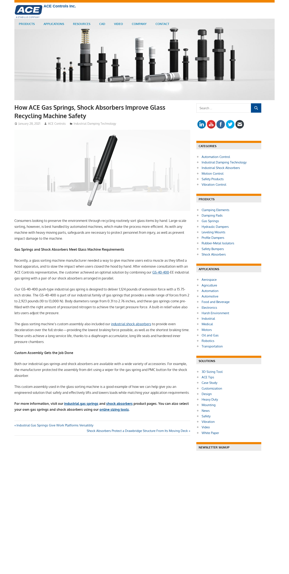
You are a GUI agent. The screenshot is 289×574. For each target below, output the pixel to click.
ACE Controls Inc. (60, 6)
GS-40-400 (160, 272)
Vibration (208, 422)
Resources (81, 24)
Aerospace (209, 280)
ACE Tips (208, 377)
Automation (210, 291)
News (206, 411)
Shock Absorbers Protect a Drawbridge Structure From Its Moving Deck (137, 431)
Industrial (208, 319)
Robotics (208, 341)
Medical (207, 324)
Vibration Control (214, 185)
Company (139, 24)
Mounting (209, 405)
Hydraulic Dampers (215, 227)
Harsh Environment (215, 313)
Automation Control (216, 157)
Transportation (212, 346)
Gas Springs (210, 221)
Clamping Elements (215, 210)
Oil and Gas (210, 335)
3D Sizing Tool (212, 372)
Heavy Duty (210, 399)
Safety (206, 416)
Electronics (209, 308)
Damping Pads (212, 215)
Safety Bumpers (213, 249)
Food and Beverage (216, 302)
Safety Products (213, 179)
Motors (207, 330)
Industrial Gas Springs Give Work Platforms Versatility (55, 425)
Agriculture (209, 285)
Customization (212, 388)
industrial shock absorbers (131, 324)
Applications (54, 24)
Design (207, 394)
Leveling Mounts (213, 232)
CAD (102, 24)
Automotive (210, 296)
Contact (162, 24)
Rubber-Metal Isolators (218, 243)
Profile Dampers (213, 238)
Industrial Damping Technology (95, 123)
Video (118, 24)
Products (27, 24)
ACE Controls (57, 123)
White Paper (210, 433)
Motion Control (212, 174)
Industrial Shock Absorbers (221, 168)
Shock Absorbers (214, 254)
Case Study (209, 383)
